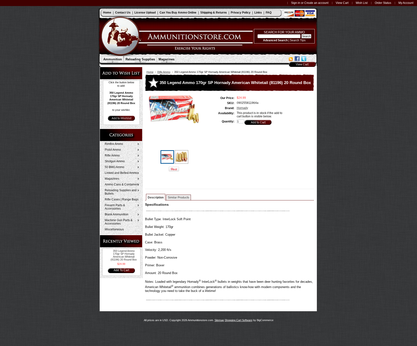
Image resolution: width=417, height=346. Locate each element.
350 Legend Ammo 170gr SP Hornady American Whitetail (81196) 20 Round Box (124, 255)
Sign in (295, 2)
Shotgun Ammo (113, 161)
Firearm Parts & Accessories (113, 207)
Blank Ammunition (115, 215)
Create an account (316, 2)
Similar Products (178, 197)
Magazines (110, 179)
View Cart (342, 2)
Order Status (383, 2)
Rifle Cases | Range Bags (122, 199)
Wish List (362, 2)
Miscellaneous (114, 229)
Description (156, 197)
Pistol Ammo (111, 150)
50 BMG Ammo (113, 167)
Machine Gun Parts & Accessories (117, 222)
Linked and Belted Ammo (120, 173)
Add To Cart (121, 270)
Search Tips (298, 40)
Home (149, 72)
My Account (405, 2)
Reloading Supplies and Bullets (119, 192)
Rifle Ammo (111, 156)
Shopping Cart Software (238, 320)
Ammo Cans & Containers (120, 185)
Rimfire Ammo (112, 144)
